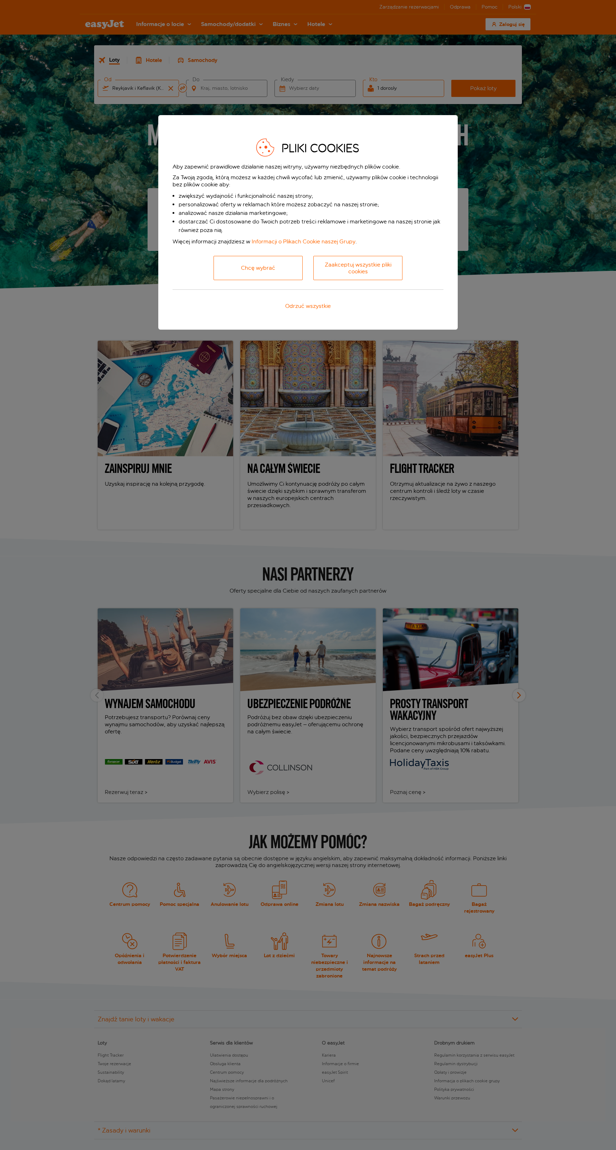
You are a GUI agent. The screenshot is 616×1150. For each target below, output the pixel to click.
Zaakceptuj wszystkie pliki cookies (358, 268)
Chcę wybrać (258, 267)
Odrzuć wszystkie (308, 306)
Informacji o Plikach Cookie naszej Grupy (303, 241)
